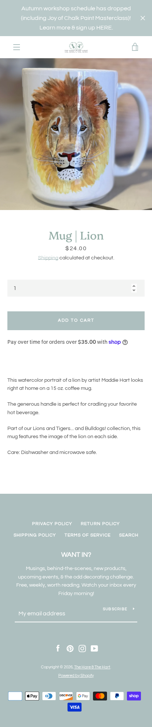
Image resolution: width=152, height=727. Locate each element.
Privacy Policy (52, 523)
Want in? (76, 554)
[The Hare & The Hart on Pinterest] (70, 648)
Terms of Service (88, 535)
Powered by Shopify (76, 676)
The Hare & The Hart (92, 667)
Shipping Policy (35, 535)
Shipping (48, 258)
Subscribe (115, 609)
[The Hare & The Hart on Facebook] (58, 648)
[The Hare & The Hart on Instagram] (82, 648)
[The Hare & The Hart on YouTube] (94, 648)
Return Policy (100, 523)
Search (128, 535)
